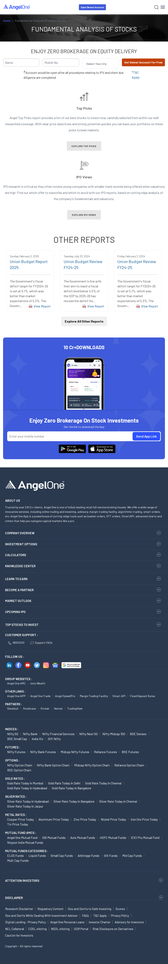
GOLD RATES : (15, 778)
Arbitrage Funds (88, 855)
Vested (58, 708)
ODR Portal (81, 929)
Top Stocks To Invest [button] (22, 625)
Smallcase (29, 708)
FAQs (85, 915)
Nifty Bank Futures (43, 752)
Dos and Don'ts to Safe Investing (89, 909)
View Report (42, 306)
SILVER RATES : (15, 796)
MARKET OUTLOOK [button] (18, 601)
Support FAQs (43, 642)
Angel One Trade (40, 696)
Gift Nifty (54, 739)
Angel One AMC (16, 683)
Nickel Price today (113, 819)
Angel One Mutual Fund (22, 837)
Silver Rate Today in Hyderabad (28, 801)
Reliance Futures (105, 752)
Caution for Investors (19, 935)
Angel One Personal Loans (67, 922)
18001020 (18, 642)
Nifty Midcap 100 (113, 734)
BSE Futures (130, 752)
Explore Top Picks (84, 146)
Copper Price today (20, 819)
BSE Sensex (138, 734)
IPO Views (84, 176)
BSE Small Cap (17, 739)
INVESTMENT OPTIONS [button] (21, 544)
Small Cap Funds (62, 855)
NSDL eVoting (60, 929)
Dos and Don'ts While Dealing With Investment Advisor (41, 915)
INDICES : (11, 729)
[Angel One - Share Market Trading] (17, 7)
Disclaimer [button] (14, 898)
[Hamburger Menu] (163, 7)
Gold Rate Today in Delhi (64, 783)
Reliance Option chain (129, 765)
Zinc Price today (85, 819)
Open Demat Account (92, 7)
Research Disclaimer (19, 909)
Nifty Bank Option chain (53, 765)
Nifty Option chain (19, 765)
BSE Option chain (19, 770)
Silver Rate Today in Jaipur (25, 806)
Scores (120, 909)
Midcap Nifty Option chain (92, 765)
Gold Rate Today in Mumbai (25, 783)
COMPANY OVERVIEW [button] (19, 533)
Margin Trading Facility (94, 696)
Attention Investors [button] (22, 880)
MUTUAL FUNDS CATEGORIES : (26, 851)
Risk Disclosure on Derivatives (113, 929)
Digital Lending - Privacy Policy (25, 922)
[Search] (156, 7)
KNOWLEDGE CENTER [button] (20, 566)
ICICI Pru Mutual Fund (145, 837)
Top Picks (84, 108)
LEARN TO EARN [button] (16, 579)
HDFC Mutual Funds (113, 837)
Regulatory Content (50, 909)
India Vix (37, 739)
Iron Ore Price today (144, 819)
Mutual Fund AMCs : (20, 833)
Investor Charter (99, 922)
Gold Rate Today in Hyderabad (27, 788)
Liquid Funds (37, 855)
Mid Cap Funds (132, 855)
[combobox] (86, 64)
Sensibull (12, 708)
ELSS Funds (15, 855)
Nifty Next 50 (88, 734)
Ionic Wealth (37, 683)
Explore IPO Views (84, 214)
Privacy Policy (120, 915)
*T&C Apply (136, 74)
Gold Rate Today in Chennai (103, 783)
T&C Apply (100, 915)
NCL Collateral (14, 929)
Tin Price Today (17, 824)
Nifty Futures (16, 752)
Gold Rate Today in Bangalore (71, 788)
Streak (45, 708)
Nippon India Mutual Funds (25, 842)
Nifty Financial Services (58, 734)
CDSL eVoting (37, 929)
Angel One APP (16, 696)
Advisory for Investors (129, 922)
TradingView (74, 708)
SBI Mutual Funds (54, 837)
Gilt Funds (111, 855)
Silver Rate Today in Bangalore (73, 801)
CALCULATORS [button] (15, 555)
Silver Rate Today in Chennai (118, 801)
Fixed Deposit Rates (142, 696)
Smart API (118, 696)
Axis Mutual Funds (82, 837)
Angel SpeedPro (65, 696)
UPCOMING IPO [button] (15, 612)
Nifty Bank (30, 734)
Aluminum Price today (54, 819)
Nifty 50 (12, 734)
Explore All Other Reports (84, 321)
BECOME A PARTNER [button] (19, 590)
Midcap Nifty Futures (75, 752)
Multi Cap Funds (18, 860)
